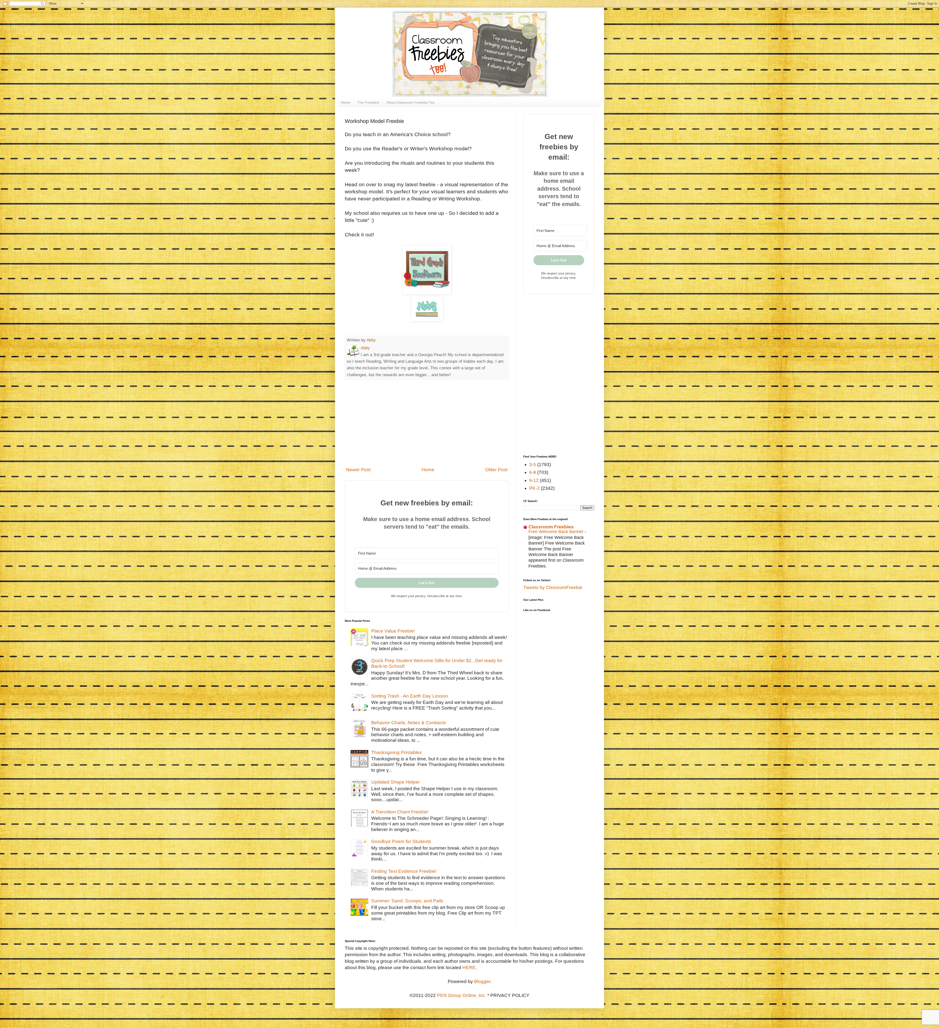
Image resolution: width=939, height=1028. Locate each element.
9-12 (534, 480)
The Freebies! (368, 102)
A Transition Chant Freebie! (399, 811)
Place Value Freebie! (393, 631)
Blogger (482, 981)
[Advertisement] (427, 423)
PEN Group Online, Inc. (461, 995)
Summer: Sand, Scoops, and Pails (407, 900)
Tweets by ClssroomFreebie (552, 587)
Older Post (496, 469)
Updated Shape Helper (395, 782)
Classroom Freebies (551, 526)
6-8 (532, 472)
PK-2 (534, 488)
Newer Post (358, 469)
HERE (469, 967)
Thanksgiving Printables (396, 752)
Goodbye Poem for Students (401, 841)
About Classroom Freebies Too (411, 102)
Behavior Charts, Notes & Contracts (408, 722)
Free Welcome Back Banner (556, 531)
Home (345, 102)
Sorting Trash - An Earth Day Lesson (409, 696)
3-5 (532, 464)
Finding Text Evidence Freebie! (403, 871)
